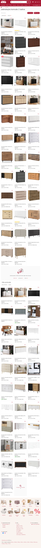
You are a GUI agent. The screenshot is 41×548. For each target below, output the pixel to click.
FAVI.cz (12, 542)
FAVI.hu (25, 542)
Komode (6, 7)
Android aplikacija (36, 524)
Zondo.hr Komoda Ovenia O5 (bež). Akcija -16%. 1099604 (11, 377)
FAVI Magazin (18, 530)
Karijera (4, 527)
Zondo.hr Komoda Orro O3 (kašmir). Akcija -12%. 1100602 (25, 242)
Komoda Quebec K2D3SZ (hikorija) (7, 146)
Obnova (18, 5)
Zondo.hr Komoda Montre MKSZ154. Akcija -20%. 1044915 (25, 396)
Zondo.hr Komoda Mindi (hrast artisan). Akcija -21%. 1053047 (12, 223)
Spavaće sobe (17, 516)
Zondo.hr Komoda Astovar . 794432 (21, 165)
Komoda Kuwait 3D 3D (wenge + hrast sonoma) (24, 108)
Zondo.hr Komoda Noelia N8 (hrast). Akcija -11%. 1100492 (25, 261)
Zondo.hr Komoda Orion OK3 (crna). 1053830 (23, 50)
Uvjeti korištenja (19, 533)
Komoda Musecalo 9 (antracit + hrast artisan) (9, 108)
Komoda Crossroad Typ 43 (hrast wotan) (22, 127)
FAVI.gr (6, 543)
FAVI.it (28, 542)
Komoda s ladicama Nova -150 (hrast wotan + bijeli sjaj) (25, 339)
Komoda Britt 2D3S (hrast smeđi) (7, 204)
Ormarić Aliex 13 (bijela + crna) (33, 377)
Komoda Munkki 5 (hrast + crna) (34, 396)
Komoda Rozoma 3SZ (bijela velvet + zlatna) (23, 300)
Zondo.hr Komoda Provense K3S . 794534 (22, 454)
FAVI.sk (15, 542)
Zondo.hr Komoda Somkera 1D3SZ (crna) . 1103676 (10, 89)
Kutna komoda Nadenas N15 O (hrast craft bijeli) (24, 415)
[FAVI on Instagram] (5, 533)
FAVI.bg (3, 543)
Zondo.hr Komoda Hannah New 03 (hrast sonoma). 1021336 (26, 204)
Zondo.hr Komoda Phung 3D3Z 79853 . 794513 (9, 396)
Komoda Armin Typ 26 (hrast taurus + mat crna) (10, 242)
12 (25, 440)
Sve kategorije (36, 5)
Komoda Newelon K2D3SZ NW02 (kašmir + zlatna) (10, 31)
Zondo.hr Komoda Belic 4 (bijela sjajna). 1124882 (24, 31)
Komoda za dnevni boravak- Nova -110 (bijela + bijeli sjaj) (12, 358)
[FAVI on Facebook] (3, 533)
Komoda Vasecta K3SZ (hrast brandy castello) (9, 165)
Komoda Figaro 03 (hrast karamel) (34, 184)
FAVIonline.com (4, 540)
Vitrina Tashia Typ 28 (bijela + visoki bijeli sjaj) (9, 473)
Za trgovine (18, 531)
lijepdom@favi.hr (7, 524)
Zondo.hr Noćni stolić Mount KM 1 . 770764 (9, 339)
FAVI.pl (19, 542)
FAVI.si (9, 543)
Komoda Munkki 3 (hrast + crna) (7, 184)
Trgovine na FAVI (19, 525)
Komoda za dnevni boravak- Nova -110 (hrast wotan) (24, 89)
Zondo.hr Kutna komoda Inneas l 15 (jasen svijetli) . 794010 (12, 127)
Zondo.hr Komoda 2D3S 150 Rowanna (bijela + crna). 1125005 (26, 223)
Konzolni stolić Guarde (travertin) (21, 377)
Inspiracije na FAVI (19, 528)
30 (12, 18)
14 (12, 383)
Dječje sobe (24, 516)
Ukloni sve (15, 278)
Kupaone (26, 5)
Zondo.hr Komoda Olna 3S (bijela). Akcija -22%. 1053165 (11, 492)
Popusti (37, 515)
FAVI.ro (22, 542)
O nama (17, 524)
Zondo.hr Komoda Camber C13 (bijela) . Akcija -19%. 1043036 (12, 415)
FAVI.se (31, 542)
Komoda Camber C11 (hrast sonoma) (8, 261)
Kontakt (4, 525)
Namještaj (3, 5)
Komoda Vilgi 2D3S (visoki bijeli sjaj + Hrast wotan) (24, 358)
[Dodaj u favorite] (39, 37)
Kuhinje (22, 5)
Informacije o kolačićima (20, 534)
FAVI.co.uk (36, 542)
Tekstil (10, 5)
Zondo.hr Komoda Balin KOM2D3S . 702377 (23, 473)
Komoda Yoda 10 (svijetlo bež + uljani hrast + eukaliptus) (11, 434)
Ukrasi (7, 5)
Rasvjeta (14, 5)
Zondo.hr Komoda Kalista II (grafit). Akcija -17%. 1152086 (25, 184)
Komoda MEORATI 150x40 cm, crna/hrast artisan (10, 320)
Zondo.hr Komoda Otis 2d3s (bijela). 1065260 (23, 434)
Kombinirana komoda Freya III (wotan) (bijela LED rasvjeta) (26, 146)
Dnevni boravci (10, 516)
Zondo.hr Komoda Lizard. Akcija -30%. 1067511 (10, 454)
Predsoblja (30, 515)
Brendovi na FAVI (19, 527)
